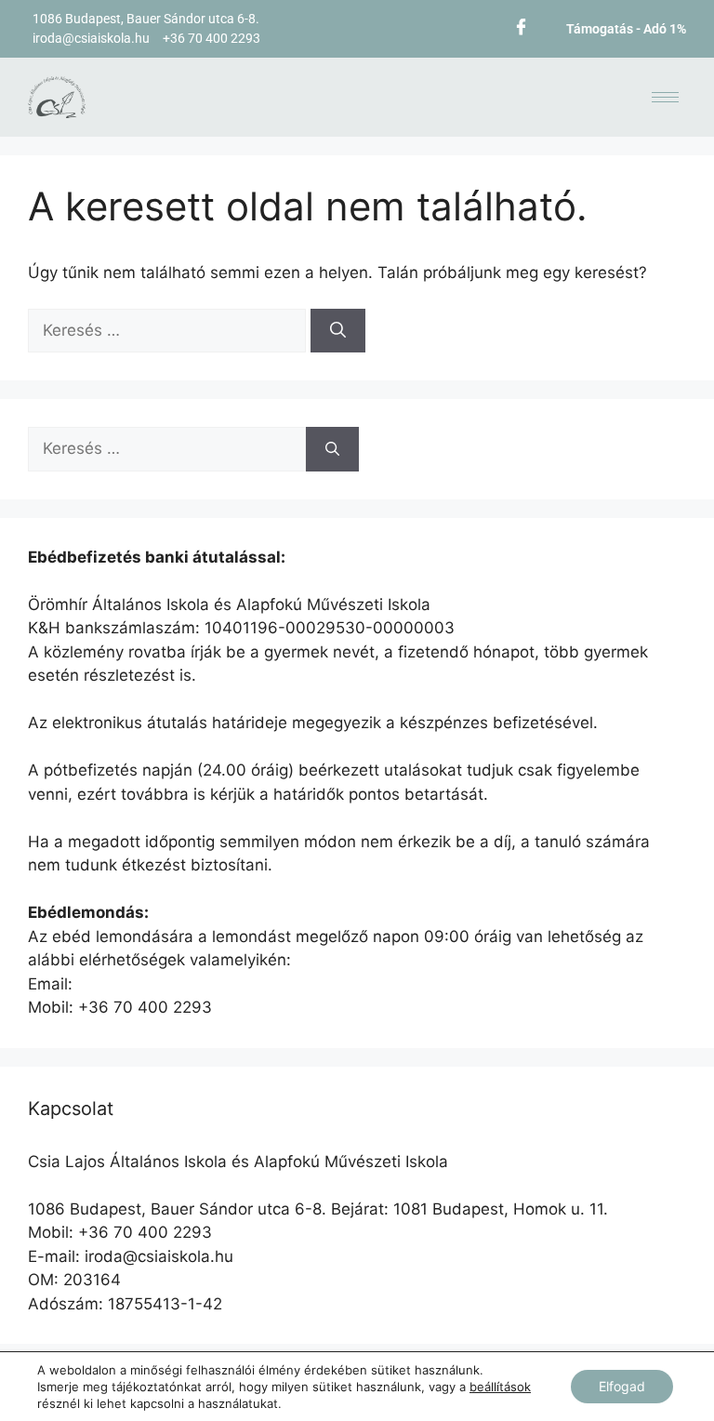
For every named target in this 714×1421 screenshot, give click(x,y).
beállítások (500, 1386)
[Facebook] (521, 26)
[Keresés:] (169, 330)
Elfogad (622, 1386)
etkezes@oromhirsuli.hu (164, 984)
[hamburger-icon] (665, 97)
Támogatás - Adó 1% (626, 28)
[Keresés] (338, 331)
